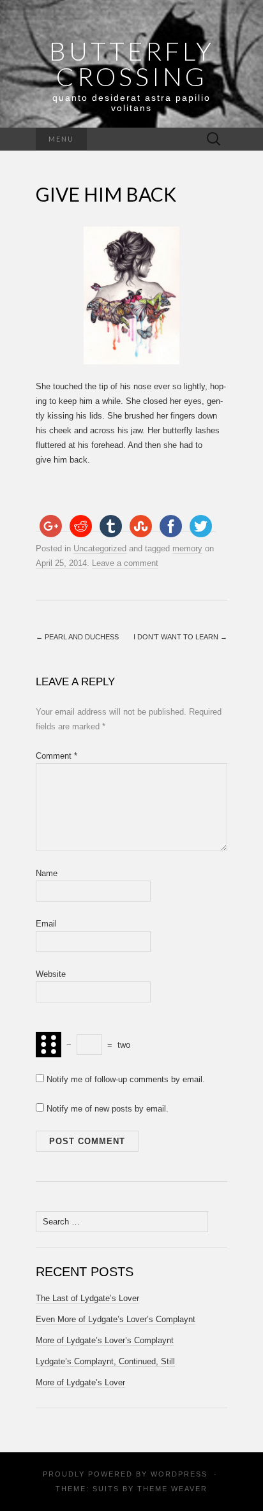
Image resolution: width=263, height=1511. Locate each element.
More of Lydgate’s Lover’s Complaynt (105, 1340)
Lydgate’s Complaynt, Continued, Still (105, 1361)
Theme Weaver (172, 1488)
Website (51, 974)
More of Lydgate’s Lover (80, 1382)
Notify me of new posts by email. (108, 1108)
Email (46, 923)
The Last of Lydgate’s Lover (87, 1298)
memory (187, 548)
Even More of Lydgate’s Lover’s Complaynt (115, 1319)
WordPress (179, 1474)
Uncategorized (99, 548)
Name (46, 873)
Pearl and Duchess (77, 637)
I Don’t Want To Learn (180, 637)
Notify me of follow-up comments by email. (126, 1079)
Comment (56, 756)
